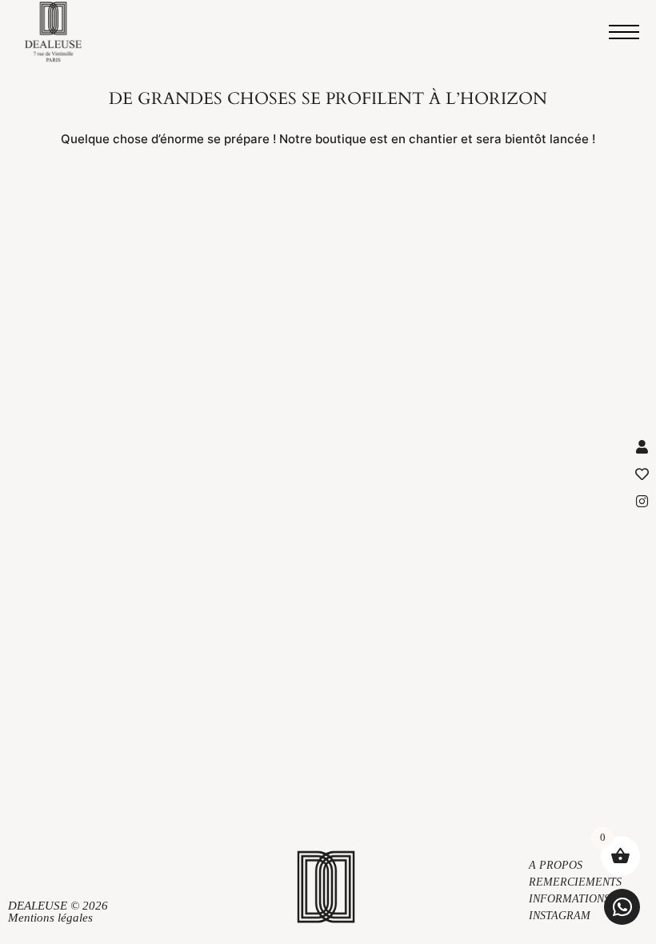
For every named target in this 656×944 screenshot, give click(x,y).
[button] (622, 907)
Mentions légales (50, 917)
